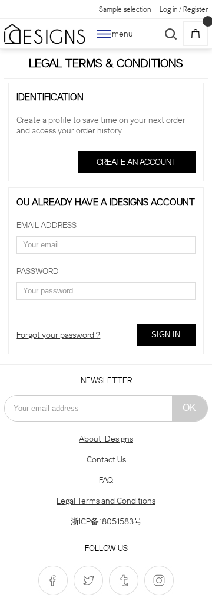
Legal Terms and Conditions (106, 500)
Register (195, 9)
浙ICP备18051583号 (106, 521)
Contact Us (106, 459)
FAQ (106, 480)
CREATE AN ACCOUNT (137, 161)
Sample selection (125, 9)
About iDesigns (106, 438)
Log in (168, 9)
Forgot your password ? (58, 334)
